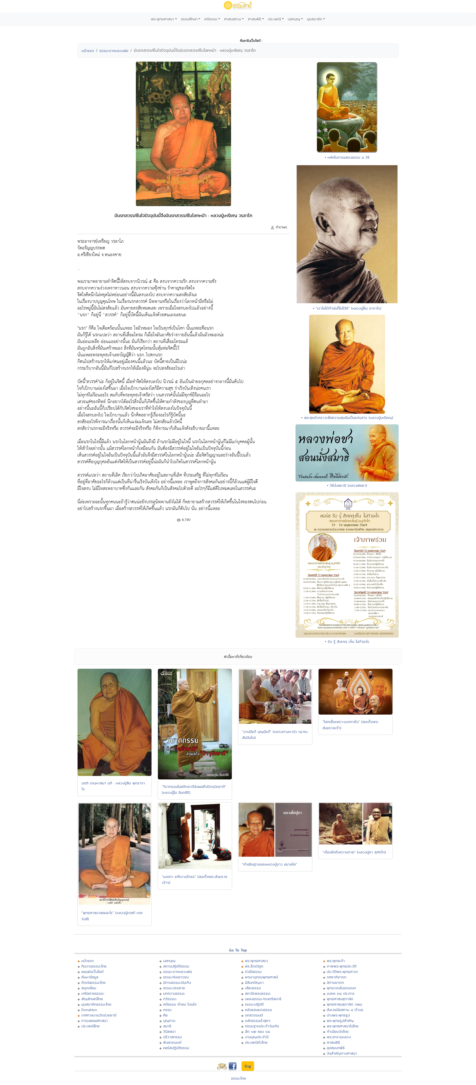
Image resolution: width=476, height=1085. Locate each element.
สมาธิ (167, 1026)
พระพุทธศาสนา (162, 19)
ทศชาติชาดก (336, 977)
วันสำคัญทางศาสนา (342, 1053)
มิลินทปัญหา (254, 982)
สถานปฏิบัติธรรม (176, 966)
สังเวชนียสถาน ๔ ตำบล (345, 1009)
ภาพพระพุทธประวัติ (342, 966)
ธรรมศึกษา (189, 19)
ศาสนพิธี (254, 19)
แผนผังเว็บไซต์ (92, 971)
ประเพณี (274, 19)
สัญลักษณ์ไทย (92, 998)
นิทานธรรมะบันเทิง (177, 982)
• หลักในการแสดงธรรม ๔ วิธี (347, 157)
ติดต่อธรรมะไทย (93, 982)
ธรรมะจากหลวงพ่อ (113, 50)
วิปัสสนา (169, 1031)
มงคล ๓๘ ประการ (341, 993)
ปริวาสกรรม (172, 1036)
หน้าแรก (88, 50)
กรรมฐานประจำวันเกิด (262, 1026)
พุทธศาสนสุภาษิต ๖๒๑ (344, 1004)
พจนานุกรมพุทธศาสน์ (261, 977)
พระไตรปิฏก (254, 966)
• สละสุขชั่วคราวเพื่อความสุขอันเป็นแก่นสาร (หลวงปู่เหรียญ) (347, 417)
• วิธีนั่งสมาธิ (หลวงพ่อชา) (347, 485)
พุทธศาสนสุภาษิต (340, 998)
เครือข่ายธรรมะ (92, 993)
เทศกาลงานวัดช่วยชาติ (99, 1015)
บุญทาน (169, 1020)
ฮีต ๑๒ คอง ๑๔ (257, 1031)
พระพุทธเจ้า (336, 960)
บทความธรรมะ (174, 993)
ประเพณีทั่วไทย (256, 1042)
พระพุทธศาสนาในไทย (342, 1026)
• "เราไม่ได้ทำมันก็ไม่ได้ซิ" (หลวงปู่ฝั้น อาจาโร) (347, 308)
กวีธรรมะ (170, 998)
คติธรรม (210, 19)
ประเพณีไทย (90, 1026)
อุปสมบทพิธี (336, 1047)
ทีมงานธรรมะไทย (94, 966)
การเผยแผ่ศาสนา (94, 1020)
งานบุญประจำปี (256, 1036)
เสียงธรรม (253, 987)
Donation (89, 1009)
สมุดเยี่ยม (88, 987)
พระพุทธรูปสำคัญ (340, 1020)
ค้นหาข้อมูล (89, 977)
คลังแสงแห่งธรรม (258, 1009)
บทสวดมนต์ (254, 1015)
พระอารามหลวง (339, 1036)
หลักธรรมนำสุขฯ (257, 1020)
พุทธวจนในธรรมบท (341, 987)
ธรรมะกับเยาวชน (176, 977)
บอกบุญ (294, 19)
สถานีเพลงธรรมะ (258, 993)
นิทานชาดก (335, 982)
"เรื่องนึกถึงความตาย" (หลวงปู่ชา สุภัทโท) (354, 852)
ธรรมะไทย (238, 1078)
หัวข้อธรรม (253, 971)
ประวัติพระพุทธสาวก (342, 971)
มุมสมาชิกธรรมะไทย (96, 1004)
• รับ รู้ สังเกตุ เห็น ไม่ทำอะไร (347, 641)
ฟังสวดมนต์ (172, 1042)
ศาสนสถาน (232, 19)
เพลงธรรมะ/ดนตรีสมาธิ (263, 998)
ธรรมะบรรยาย (174, 987)
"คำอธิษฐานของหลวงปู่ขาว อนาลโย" (269, 864)
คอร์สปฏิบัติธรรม (176, 1047)
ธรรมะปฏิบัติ (254, 1004)
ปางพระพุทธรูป (338, 1015)
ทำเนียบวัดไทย (338, 1031)
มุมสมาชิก (314, 19)
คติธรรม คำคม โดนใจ (180, 1004)
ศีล (165, 1015)
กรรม (167, 1009)
